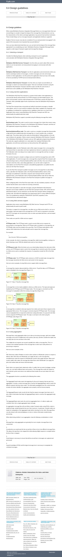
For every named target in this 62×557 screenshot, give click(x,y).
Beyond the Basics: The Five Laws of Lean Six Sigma (29, 529)
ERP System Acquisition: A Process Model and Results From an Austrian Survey (13, 503)
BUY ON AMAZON (38, 478)
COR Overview (10, 525)
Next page (48, 12)
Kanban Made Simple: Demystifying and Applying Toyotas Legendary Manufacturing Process (48, 494)
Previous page (14, 12)
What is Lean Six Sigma (30, 521)
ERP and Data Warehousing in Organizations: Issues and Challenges (14, 493)
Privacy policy (52, 552)
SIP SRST (8, 526)
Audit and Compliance (29, 514)
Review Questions (45, 536)
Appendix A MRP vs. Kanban (48, 505)
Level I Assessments (29, 512)
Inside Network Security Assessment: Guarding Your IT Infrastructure (30, 493)
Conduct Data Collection (47, 499)
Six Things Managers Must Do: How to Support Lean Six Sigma (30, 547)
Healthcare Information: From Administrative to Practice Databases (12, 516)
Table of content (31, 12)
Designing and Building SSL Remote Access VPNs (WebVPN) (48, 540)
